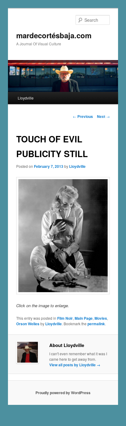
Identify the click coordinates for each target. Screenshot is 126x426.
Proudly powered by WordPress (63, 392)
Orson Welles (27, 323)
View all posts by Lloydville (74, 365)
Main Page (84, 318)
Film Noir (65, 318)
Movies (100, 318)
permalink (96, 323)
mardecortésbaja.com (53, 35)
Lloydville (26, 97)
